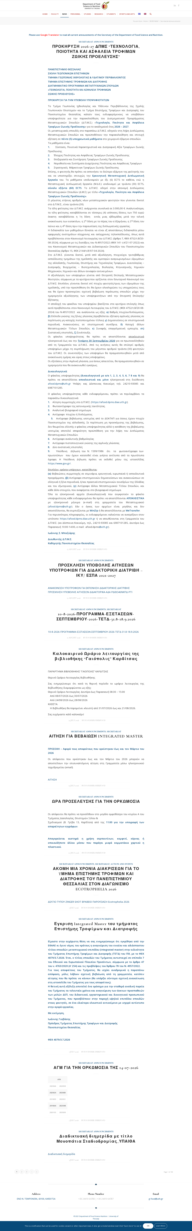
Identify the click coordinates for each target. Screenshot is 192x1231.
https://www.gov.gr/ (59, 463)
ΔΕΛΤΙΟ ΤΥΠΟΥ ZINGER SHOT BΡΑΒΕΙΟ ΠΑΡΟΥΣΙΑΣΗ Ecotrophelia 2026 (88, 901)
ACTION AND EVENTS (121, 864)
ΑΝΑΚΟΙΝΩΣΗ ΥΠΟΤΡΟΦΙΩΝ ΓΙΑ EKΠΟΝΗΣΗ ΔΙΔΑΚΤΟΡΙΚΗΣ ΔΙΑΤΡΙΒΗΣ (89, 588)
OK (148, 1226)
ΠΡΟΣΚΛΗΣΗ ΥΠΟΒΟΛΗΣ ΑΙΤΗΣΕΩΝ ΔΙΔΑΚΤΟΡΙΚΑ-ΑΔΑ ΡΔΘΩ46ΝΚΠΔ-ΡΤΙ (90, 592)
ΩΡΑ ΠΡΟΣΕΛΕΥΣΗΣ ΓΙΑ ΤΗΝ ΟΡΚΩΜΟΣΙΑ (96, 801)
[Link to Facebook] (179, 5)
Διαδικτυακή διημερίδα (61, 1154)
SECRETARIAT (114, 609)
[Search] (149, 14)
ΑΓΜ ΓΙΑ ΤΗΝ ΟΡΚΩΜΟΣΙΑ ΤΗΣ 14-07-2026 (96, 1067)
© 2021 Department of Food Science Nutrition (91, 1216)
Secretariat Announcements (96, 42)
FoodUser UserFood (96, 549)
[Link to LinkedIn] (175, 5)
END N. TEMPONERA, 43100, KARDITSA (36, 1198)
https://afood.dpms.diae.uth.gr (109, 402)
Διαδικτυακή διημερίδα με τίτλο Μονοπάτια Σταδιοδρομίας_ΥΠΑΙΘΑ (96, 1139)
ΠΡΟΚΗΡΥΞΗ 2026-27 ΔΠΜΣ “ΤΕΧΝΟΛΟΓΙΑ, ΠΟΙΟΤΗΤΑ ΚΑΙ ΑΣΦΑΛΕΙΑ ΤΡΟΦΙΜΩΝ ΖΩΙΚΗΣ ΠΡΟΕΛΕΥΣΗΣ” (96, 51)
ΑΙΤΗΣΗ (52, 779)
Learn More (160, 1226)
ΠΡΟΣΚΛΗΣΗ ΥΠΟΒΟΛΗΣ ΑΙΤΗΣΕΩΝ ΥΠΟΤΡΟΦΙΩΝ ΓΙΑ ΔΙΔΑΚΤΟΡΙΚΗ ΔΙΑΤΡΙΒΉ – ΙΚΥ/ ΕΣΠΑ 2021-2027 (96, 570)
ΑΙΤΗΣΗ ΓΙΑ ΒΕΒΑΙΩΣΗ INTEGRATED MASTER (96, 736)
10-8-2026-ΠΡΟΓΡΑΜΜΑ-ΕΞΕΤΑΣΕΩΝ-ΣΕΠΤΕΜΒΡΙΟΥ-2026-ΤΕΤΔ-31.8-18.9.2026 (93, 631)
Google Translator (49, 34)
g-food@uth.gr (156, 1198)
